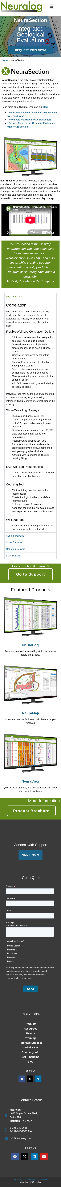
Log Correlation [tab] (14, 296)
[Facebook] (15, 1156)
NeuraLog (30, 645)
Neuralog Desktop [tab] (15, 549)
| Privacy (36, 1179)
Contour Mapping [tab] (15, 536)
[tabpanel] (30, 416)
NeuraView (30, 781)
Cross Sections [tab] (14, 542)
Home (4, 60)
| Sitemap (44, 1179)
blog (45, 107)
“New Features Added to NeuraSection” (29, 119)
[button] (51, 6)
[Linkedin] (34, 1156)
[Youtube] (44, 1156)
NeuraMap (30, 713)
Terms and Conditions (22, 1179)
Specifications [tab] (13, 555)
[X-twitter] (24, 1156)
